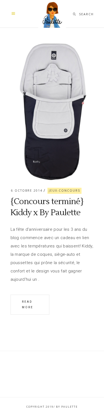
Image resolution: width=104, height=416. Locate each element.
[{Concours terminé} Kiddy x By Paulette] (52, 111)
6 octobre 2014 (26, 190)
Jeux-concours (64, 190)
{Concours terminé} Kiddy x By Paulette (47, 207)
